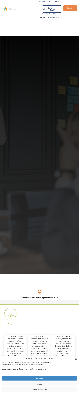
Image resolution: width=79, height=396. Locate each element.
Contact (41, 17)
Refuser (39, 384)
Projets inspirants (48, 9)
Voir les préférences (39, 390)
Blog (53, 13)
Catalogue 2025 (53, 17)
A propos (46, 13)
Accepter (39, 378)
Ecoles (43, 5)
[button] (76, 358)
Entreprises (52, 5)
